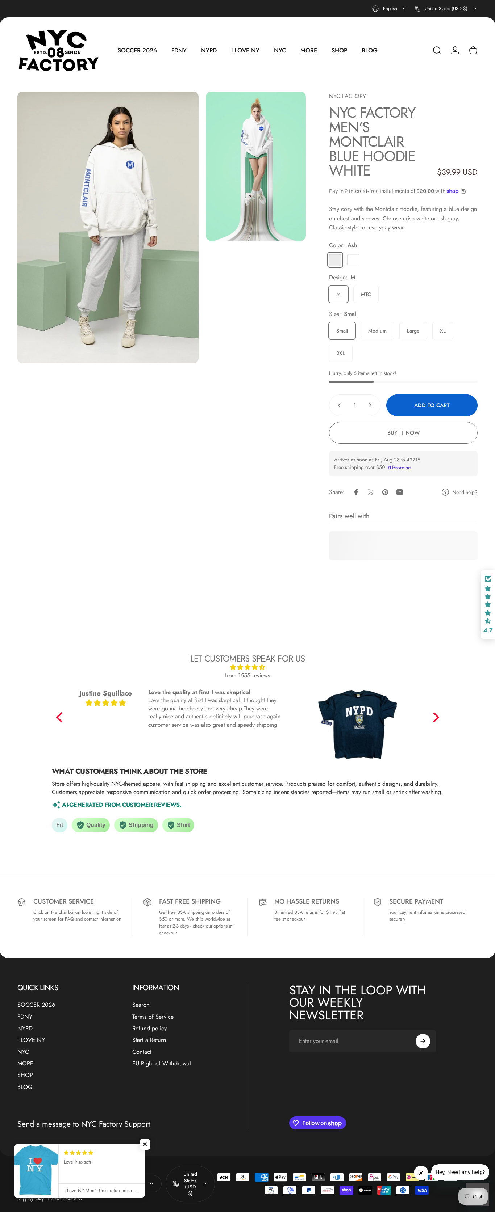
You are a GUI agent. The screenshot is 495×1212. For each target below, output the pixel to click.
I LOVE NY (31, 1040)
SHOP (25, 1075)
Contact (141, 1052)
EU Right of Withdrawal (161, 1063)
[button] (61, 717)
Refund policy (149, 1028)
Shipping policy (30, 1199)
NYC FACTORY (347, 96)
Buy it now (403, 433)
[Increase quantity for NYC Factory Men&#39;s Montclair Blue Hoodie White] (371, 405)
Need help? (465, 492)
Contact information (65, 1199)
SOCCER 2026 (36, 1005)
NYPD (25, 1028)
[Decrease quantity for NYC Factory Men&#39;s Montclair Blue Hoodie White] (337, 405)
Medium (377, 330)
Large (413, 330)
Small (342, 330)
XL (443, 330)
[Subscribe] (423, 1041)
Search (141, 1005)
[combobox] (389, 8)
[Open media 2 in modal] (255, 166)
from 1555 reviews (247, 675)
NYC (23, 1052)
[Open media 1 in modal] (108, 227)
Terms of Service (153, 1017)
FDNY (24, 1017)
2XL (340, 353)
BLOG (25, 1087)
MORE (25, 1063)
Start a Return (149, 1040)
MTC (366, 294)
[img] (248, 667)
